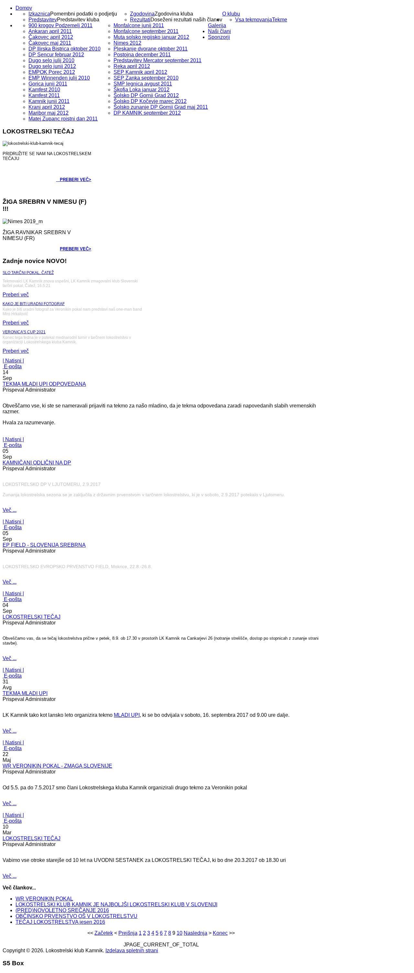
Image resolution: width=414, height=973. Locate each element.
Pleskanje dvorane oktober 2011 (151, 49)
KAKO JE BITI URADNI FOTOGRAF (34, 304)
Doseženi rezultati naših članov (186, 19)
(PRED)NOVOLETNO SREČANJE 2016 (62, 910)
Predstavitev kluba (78, 19)
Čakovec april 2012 (50, 37)
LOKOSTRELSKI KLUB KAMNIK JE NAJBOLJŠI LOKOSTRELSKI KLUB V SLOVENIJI (116, 904)
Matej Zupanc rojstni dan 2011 (63, 118)
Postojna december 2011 (142, 54)
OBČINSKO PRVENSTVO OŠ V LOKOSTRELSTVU (76, 916)
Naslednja (195, 933)
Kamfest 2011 (44, 95)
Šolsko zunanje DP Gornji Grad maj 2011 (161, 107)
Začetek (103, 933)
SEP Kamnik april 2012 (140, 72)
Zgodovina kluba (174, 14)
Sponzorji (219, 37)
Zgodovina (142, 14)
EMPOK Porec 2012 (51, 72)
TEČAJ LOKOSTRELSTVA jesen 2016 (60, 922)
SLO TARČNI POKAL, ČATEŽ (28, 272)
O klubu (231, 14)
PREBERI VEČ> (74, 179)
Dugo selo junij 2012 (52, 66)
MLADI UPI (127, 715)
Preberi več (16, 294)
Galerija (217, 25)
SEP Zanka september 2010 (146, 78)
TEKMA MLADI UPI (25, 693)
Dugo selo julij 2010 (51, 60)
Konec (220, 933)
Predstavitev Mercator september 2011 (158, 60)
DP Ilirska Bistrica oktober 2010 (64, 49)
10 (179, 933)
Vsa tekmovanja (253, 19)
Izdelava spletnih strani (131, 950)
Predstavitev (42, 19)
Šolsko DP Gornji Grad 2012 (146, 95)
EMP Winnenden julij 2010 (59, 78)
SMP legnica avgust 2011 (143, 83)
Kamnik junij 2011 (49, 101)
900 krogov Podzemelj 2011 (60, 25)
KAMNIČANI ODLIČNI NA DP (37, 462)
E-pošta (12, 366)
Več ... (9, 510)
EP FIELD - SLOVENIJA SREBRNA (44, 545)
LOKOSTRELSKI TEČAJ (31, 617)
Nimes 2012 (127, 43)
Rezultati (140, 19)
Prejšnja (127, 933)
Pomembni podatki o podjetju (83, 14)
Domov (24, 8)
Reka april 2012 (132, 66)
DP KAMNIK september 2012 (147, 113)
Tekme (279, 19)
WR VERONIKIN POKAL (44, 898)
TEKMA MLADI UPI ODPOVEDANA (44, 384)
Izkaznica (39, 14)
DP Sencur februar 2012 (56, 54)
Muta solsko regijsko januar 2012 (151, 37)
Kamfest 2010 (44, 89)
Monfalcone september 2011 (146, 31)
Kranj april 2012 (46, 107)
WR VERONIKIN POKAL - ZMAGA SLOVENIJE (57, 766)
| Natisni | (13, 360)
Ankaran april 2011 (50, 31)
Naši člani (219, 31)
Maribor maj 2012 (48, 113)
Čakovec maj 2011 (49, 43)
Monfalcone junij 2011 (139, 25)
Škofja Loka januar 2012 (141, 89)
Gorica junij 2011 (47, 83)
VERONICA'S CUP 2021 (24, 332)
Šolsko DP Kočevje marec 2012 (150, 101)
